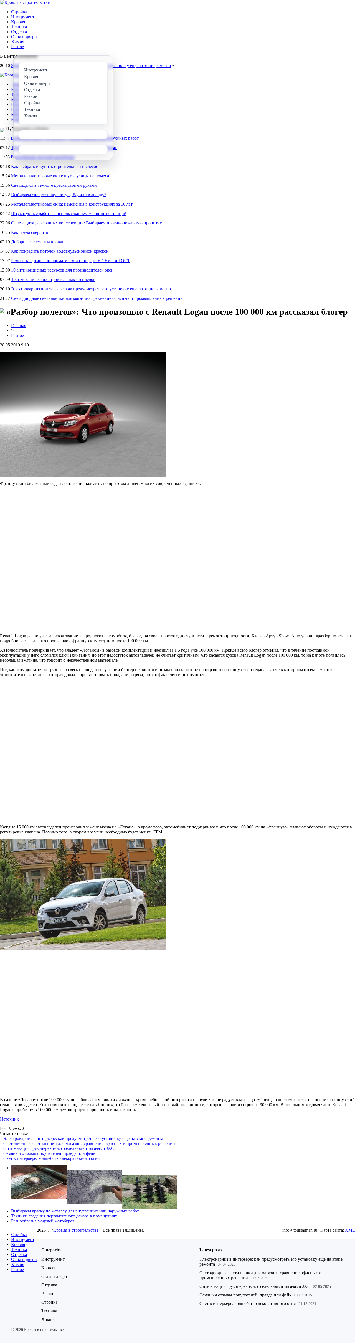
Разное (17, 46)
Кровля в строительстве (75, 1230)
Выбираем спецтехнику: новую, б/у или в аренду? (58, 194)
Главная (18, 325)
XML (350, 1230)
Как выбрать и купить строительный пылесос (54, 166)
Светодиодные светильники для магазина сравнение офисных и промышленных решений (97, 298)
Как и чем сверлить (29, 232)
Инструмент (22, 16)
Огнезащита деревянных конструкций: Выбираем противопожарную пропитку (86, 223)
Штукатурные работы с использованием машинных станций (68, 213)
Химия (17, 41)
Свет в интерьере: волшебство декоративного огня (51, 1158)
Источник (9, 1119)
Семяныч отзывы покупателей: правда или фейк (49, 1153)
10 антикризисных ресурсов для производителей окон (62, 270)
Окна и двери (24, 36)
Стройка (19, 11)
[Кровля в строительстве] (25, 2)
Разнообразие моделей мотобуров (43, 1221)
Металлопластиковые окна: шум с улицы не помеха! (60, 175)
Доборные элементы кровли (38, 241)
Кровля (18, 21)
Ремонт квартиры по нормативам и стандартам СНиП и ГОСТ (70, 260)
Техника (19, 26)
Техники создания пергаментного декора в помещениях (64, 1216)
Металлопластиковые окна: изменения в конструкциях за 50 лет (72, 204)
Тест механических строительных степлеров (53, 279)
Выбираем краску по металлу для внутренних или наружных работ (75, 1211)
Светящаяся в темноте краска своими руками (54, 185)
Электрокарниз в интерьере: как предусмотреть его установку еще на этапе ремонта (91, 288)
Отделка (19, 31)
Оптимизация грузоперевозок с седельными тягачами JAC (58, 1148)
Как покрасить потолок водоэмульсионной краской (60, 251)
